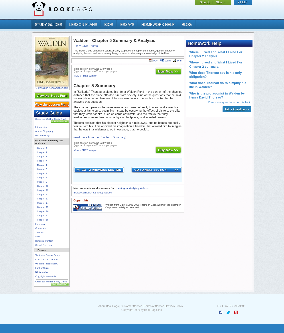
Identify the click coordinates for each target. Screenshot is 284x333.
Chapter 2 (42, 152)
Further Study (42, 268)
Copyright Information (46, 276)
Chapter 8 (42, 177)
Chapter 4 (42, 161)
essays (127, 24)
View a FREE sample (85, 75)
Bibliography (41, 272)
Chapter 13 (43, 198)
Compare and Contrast (47, 259)
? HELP (243, 2)
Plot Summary (42, 135)
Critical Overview (43, 245)
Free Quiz (40, 224)
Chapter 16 (43, 211)
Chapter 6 (42, 169)
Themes (39, 232)
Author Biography (44, 131)
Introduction (41, 127)
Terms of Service (154, 306)
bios (108, 24)
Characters (40, 228)
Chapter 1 (42, 148)
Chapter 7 (42, 173)
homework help (158, 24)
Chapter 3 (42, 156)
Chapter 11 (42, 190)
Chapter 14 (43, 203)
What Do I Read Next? (46, 263)
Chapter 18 (43, 220)
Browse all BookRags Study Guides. (92, 192)
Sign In (220, 2)
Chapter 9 (42, 182)
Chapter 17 (43, 215)
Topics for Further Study (47, 255)
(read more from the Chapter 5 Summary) (99, 137)
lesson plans (83, 24)
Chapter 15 (43, 207)
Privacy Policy (174, 306)
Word (168, 60)
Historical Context (44, 241)
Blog (187, 24)
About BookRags (108, 306)
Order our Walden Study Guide (51, 119)
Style (37, 236)
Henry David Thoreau (86, 45)
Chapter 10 (43, 186)
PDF (155, 60)
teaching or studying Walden (131, 188)
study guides (48, 24)
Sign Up (205, 2)
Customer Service (131, 306)
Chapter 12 (43, 194)
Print (179, 60)
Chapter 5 (42, 165)
